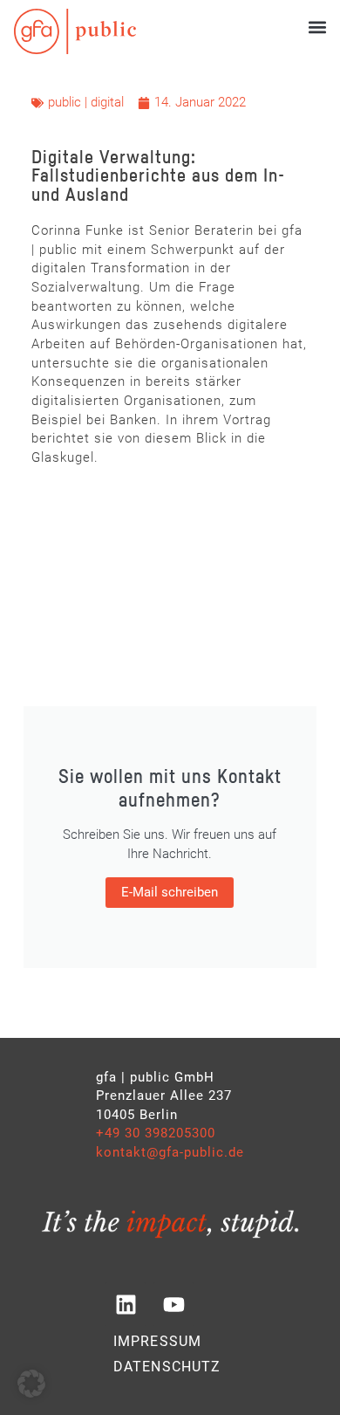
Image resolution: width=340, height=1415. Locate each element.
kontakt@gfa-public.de (170, 1152)
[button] (317, 26)
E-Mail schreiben (169, 892)
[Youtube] (173, 1304)
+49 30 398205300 (155, 1133)
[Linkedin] (125, 1304)
